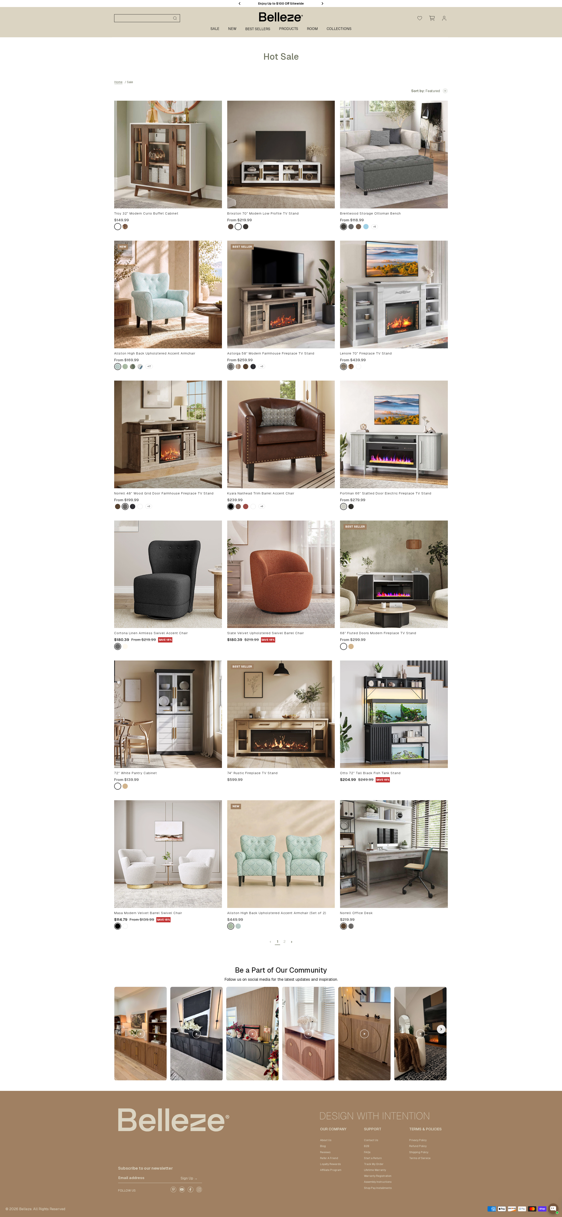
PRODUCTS (288, 29)
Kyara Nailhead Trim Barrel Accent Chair (260, 493)
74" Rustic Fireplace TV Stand (252, 773)
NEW (232, 29)
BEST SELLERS (257, 29)
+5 (374, 226)
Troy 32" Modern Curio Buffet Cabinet (146, 213)
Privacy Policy (418, 1140)
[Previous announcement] (239, 3)
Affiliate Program (330, 1170)
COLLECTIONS (339, 29)
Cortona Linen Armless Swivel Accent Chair (151, 633)
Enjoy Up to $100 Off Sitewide (281, 3)
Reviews (325, 1152)
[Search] (175, 18)
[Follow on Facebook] (190, 1191)
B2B (366, 1146)
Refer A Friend (329, 1158)
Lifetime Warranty (375, 1170)
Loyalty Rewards (330, 1164)
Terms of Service (420, 1158)
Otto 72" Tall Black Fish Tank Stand (370, 773)
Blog (323, 1146)
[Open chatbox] (553, 1208)
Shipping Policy (418, 1152)
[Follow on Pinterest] (173, 1191)
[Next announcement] (322, 3)
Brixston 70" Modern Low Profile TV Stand (263, 213)
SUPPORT (372, 1129)
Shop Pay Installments (378, 1188)
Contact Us (371, 1140)
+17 (149, 366)
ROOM (312, 29)
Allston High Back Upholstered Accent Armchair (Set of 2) (276, 913)
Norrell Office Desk (356, 913)
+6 (261, 506)
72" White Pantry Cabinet (135, 773)
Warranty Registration (377, 1176)
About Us (325, 1140)
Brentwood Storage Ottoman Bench (370, 213)
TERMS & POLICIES (425, 1129)
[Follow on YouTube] (182, 1191)
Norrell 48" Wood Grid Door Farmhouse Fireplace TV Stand (164, 493)
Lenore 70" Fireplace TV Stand (366, 353)
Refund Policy (418, 1146)
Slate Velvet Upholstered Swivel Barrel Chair (265, 633)
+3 (261, 366)
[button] (441, 1029)
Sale (130, 82)
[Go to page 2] (291, 942)
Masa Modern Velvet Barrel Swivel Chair (148, 913)
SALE (215, 29)
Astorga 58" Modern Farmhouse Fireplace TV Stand (270, 353)
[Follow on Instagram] (199, 1191)
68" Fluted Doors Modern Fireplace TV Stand (378, 633)
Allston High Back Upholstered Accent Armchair (154, 353)
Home (118, 82)
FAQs (367, 1152)
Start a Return (373, 1158)
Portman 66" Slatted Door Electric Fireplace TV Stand (385, 493)
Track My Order (374, 1164)
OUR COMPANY (333, 1129)
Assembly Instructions (377, 1182)
